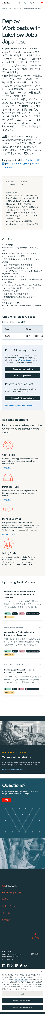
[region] (22, 990)
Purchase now (7, 534)
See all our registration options (18, 405)
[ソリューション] (17, 906)
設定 (22, 994)
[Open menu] (42, 3)
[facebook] (8, 965)
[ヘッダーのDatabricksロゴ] (7, 3)
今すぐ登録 (6, 468)
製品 (4, 899)
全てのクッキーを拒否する (22, 1001)
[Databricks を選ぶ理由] (23, 892)
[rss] (16, 965)
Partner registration (23, 375)
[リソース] (11, 912)
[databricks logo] (9, 886)
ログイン (32, 3)
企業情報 (6, 919)
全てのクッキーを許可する (22, 1008)
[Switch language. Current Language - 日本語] (19, 2)
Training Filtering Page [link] (18, 8)
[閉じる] (41, 971)
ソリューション (9, 906)
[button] (25, 2)
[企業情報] (11, 919)
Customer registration (22, 369)
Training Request (25, 360)
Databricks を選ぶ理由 (12, 892)
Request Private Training (22, 398)
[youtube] (25, 965)
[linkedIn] (3, 965)
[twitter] (12, 965)
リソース (6, 913)
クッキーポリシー (20, 980)
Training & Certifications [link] (7, 8)
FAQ (6, 800)
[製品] (7, 899)
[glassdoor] (21, 965)
